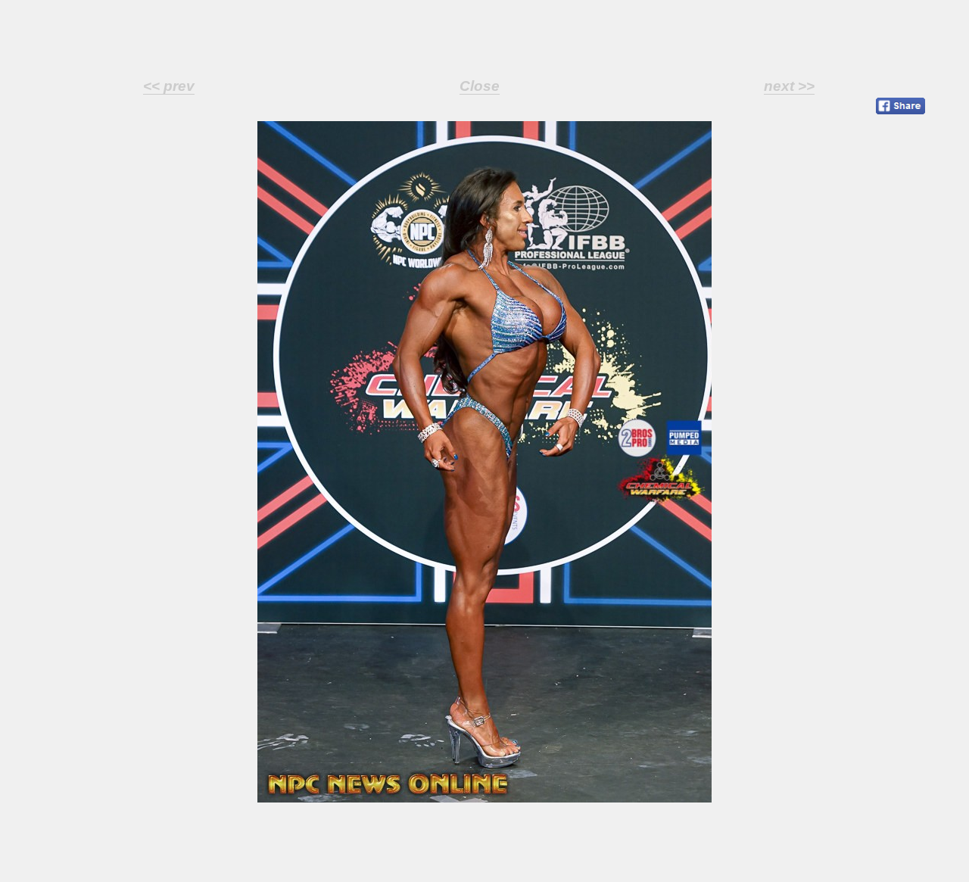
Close (480, 86)
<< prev (169, 86)
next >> (789, 86)
